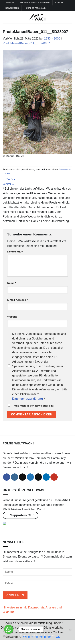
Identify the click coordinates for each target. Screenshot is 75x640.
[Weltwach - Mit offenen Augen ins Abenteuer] (37, 17)
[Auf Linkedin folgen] (65, 8)
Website (12, 316)
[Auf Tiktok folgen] (59, 8)
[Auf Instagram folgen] (55, 8)
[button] (5, 17)
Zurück (9, 179)
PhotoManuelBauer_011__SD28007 (26, 43)
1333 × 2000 (52, 38)
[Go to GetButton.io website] (9, 636)
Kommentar (15, 251)
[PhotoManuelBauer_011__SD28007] (37, 101)
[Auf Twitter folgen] (62, 8)
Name (11, 282)
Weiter (9, 184)
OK (58, 636)
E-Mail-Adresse (17, 299)
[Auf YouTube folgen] (69, 8)
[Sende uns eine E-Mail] (38, 477)
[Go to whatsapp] (8, 629)
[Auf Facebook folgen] (52, 8)
